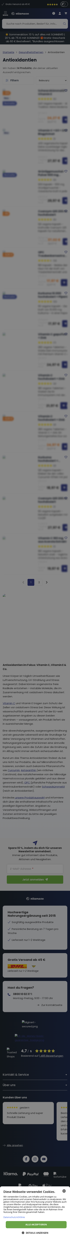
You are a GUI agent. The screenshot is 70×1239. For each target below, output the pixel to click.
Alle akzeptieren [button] (36, 1224)
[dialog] (35, 1212)
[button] (35, 1233)
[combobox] (64, 1191)
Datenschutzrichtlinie (14, 1217)
